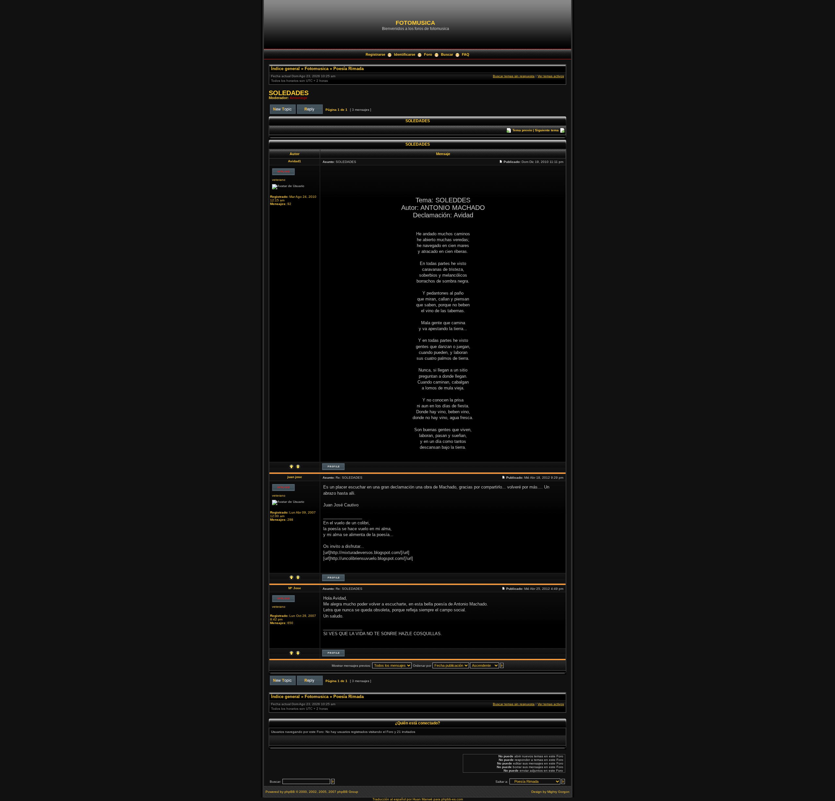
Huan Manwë (423, 799)
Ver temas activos (551, 76)
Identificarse (404, 54)
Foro (428, 54)
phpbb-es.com (452, 799)
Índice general (285, 68)
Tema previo (522, 130)
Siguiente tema (547, 130)
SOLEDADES (289, 92)
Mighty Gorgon (558, 792)
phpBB (289, 792)
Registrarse (375, 54)
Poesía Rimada (348, 68)
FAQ (465, 54)
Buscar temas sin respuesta (514, 76)
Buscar (447, 54)
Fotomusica (316, 68)
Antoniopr (298, 98)
